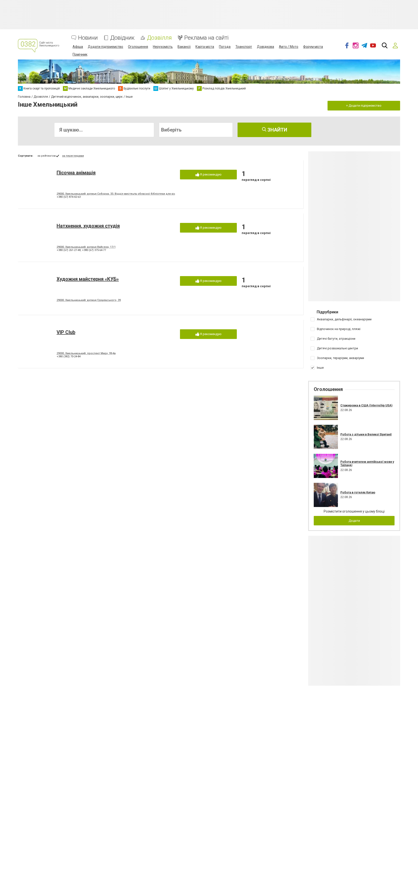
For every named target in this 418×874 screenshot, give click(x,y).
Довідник (122, 38)
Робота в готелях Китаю (357, 492)
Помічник (80, 54)
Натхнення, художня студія (88, 226)
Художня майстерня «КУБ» (88, 279)
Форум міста (313, 47)
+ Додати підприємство (363, 105)
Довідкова (265, 47)
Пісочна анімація (76, 173)
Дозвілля (159, 38)
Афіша (78, 47)
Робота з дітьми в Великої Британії (366, 434)
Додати (354, 520)
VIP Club (66, 332)
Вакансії (184, 47)
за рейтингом (46, 155)
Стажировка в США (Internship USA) (366, 405)
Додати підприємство (105, 47)
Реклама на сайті (206, 38)
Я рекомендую (210, 174)
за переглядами (73, 155)
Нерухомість (163, 47)
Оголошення (138, 47)
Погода (225, 47)
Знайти (276, 130)
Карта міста (204, 47)
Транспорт (243, 47)
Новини (88, 38)
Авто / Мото (288, 47)
